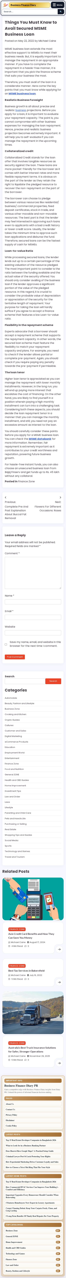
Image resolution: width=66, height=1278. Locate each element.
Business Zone (12, 708)
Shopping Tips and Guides (18, 834)
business (20, 110)
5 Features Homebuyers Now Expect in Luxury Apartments (30, 1202)
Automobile (11, 698)
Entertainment (12, 758)
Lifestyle (9, 807)
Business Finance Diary (23, 5)
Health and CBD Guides (17, 780)
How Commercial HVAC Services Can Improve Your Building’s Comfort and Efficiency (32, 1188)
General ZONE (12, 774)
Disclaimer (10, 1120)
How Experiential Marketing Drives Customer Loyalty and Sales (32, 1162)
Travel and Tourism (15, 856)
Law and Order (12, 796)
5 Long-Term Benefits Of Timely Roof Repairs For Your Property (33, 1216)
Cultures (9, 725)
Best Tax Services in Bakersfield (26, 970)
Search (9, 676)
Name (9, 596)
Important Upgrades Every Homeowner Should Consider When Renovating (32, 1196)
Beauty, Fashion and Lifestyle (19, 703)
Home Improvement (15, 785)
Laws (7, 802)
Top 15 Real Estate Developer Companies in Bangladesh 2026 (31, 1140)
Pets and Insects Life (15, 818)
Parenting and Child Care (18, 812)
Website (10, 627)
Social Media (11, 840)
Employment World (15, 752)
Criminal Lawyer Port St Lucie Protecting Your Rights (28, 1156)
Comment (12, 553)
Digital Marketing (13, 736)
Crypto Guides (12, 719)
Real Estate (10, 829)
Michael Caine (47, 41)
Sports (8, 845)
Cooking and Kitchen (15, 714)
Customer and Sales (15, 730)
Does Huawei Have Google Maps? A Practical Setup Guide (30, 1151)
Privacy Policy (11, 1115)
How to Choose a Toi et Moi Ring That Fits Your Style (28, 1167)
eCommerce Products (16, 741)
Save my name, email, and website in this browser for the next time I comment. (35, 644)
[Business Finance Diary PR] (5, 5)
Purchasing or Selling (16, 823)
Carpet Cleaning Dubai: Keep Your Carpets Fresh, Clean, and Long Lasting (31, 1209)
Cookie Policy (11, 1125)
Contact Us (10, 1109)
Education (10, 747)
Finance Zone (26, 481)
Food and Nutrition (14, 769)
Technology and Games (17, 851)
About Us (10, 1104)
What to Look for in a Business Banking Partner (26, 1145)
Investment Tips (13, 791)
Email (9, 611)
